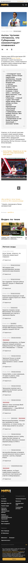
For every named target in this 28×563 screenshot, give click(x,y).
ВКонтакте (4, 537)
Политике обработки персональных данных (13, 551)
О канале (3, 498)
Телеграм (11, 537)
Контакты (3, 501)
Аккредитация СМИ (20, 504)
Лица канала (4, 521)
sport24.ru (10, 212)
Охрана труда (5, 505)
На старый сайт (20, 1)
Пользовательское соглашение (7, 544)
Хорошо (14, 559)
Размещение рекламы (19, 507)
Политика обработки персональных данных (5, 510)
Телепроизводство (21, 498)
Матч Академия (5, 523)
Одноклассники (5, 540)
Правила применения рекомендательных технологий (6, 517)
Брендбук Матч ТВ (6, 503)
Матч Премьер (5, 530)
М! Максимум (5, 533)
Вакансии (18, 501)
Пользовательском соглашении (10, 552)
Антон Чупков (16, 58)
